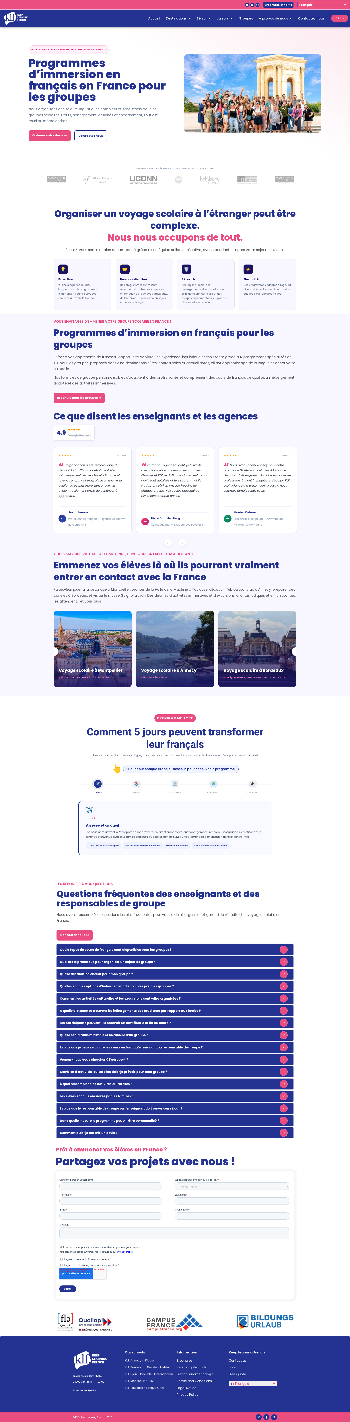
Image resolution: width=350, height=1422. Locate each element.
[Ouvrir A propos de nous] (290, 18)
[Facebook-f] (266, 1417)
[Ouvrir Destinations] (189, 18)
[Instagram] (257, 5)
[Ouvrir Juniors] (231, 18)
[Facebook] (247, 5)
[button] (175, 949)
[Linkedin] (252, 5)
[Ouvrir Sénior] (209, 18)
